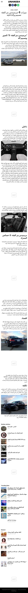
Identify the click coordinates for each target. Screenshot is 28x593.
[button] (2, 1)
